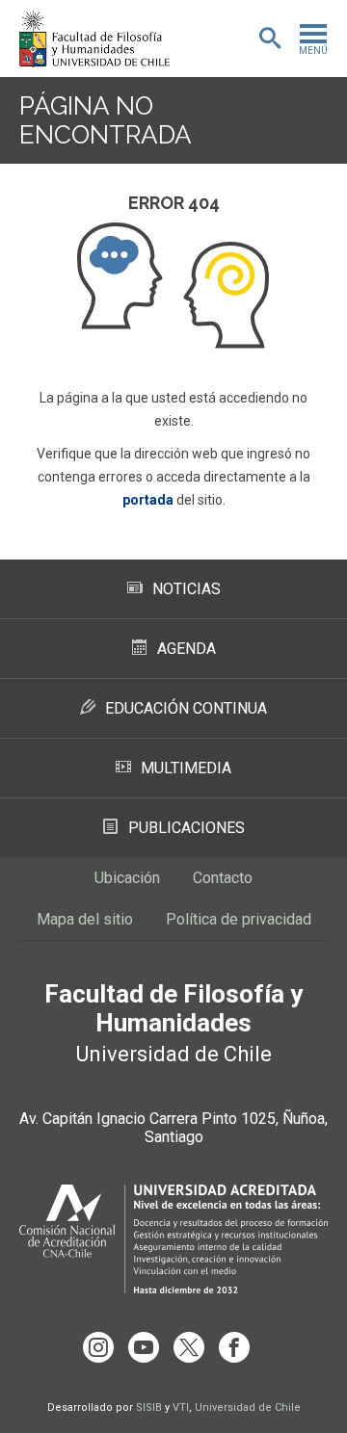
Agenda (186, 648)
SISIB (149, 1407)
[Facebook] (234, 1347)
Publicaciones (186, 828)
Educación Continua (186, 708)
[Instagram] (98, 1347)
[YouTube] (143, 1347)
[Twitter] (189, 1347)
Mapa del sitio (85, 919)
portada (148, 500)
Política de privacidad (238, 919)
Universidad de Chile (248, 1407)
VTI (181, 1407)
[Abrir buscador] (269, 38)
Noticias (186, 589)
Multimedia (186, 768)
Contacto (223, 878)
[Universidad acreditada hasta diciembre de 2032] (173, 1239)
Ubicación (127, 878)
